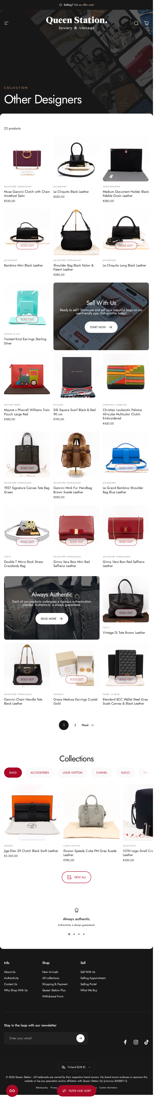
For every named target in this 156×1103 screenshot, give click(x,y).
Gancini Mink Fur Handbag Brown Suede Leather (72, 489)
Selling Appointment (92, 978)
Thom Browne (111, 186)
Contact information (108, 1087)
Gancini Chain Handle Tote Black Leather (23, 701)
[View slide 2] (74, 934)
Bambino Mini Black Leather (23, 265)
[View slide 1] (69, 934)
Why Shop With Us (16, 990)
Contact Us (10, 984)
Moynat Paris (12, 404)
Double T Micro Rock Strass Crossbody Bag (23, 563)
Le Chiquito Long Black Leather (124, 265)
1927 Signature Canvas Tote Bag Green (26, 489)
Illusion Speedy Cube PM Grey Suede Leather (89, 852)
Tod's (7, 556)
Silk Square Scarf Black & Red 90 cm (74, 412)
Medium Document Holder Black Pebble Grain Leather (126, 193)
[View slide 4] (83, 934)
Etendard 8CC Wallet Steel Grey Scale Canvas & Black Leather (125, 701)
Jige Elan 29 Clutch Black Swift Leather (31, 850)
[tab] (13, 772)
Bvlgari (58, 404)
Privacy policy (57, 1087)
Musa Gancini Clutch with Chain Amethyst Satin (27, 193)
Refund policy (42, 1087)
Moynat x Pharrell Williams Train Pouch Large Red (27, 412)
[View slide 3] (79, 934)
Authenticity (11, 978)
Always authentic (76, 919)
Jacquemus (59, 186)
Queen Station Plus (54, 990)
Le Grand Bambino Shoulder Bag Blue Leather (123, 489)
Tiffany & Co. (12, 334)
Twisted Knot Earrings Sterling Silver (25, 341)
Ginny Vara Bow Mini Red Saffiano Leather (71, 563)
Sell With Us (87, 972)
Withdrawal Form (52, 996)
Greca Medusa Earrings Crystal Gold (75, 701)
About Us (9, 972)
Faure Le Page (111, 694)
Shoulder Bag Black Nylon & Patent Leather (73, 267)
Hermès (8, 845)
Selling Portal (88, 984)
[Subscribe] (80, 1038)
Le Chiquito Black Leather (71, 191)
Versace (58, 694)
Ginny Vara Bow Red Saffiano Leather (123, 563)
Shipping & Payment (54, 984)
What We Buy (88, 990)
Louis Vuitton (71, 845)
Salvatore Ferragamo (18, 186)
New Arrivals (50, 972)
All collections (50, 978)
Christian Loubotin (115, 404)
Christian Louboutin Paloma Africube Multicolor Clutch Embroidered (122, 414)
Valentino (129, 845)
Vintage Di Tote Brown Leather (124, 632)
